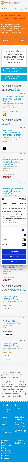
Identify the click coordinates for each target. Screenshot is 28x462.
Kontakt (4, 421)
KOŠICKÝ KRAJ (18, 289)
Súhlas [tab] (5, 203)
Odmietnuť (14, 261)
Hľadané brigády (7, 412)
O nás (3, 424)
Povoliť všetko (14, 251)
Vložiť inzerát (20, 409)
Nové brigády (6, 409)
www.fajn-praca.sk (20, 426)
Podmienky (5, 427)
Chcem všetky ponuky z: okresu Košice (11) (14, 70)
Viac (20, 32)
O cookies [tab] (23, 203)
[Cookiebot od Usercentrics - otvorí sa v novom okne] (19, 199)
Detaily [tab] (14, 203)
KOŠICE (15, 89)
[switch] (24, 235)
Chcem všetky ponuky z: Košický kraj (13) (13, 77)
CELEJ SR (6, 123)
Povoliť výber (14, 256)
